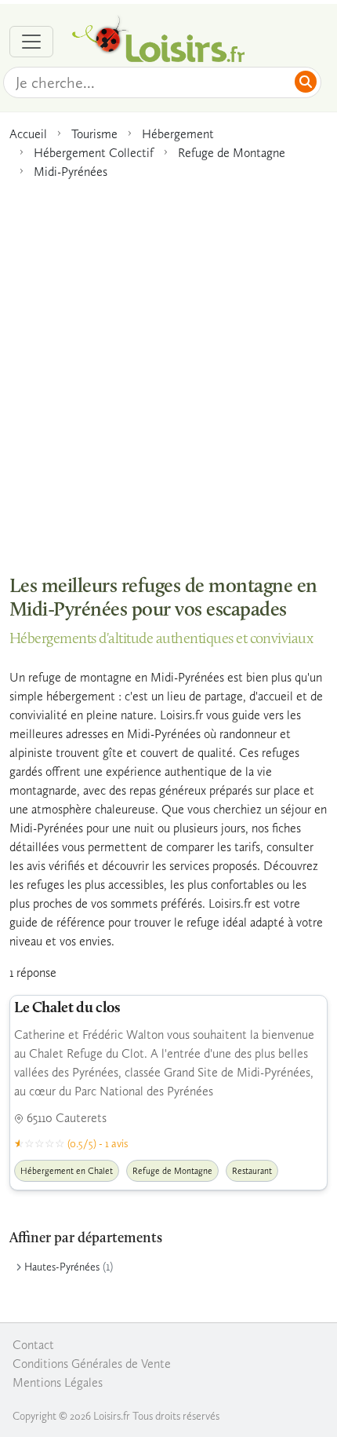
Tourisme (94, 133)
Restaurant (252, 1170)
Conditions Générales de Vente (92, 1363)
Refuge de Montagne (231, 152)
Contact (33, 1344)
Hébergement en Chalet (66, 1170)
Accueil (28, 133)
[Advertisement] (168, 369)
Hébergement (178, 133)
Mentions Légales (58, 1382)
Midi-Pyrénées (70, 171)
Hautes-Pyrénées (62, 1267)
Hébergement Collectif (94, 152)
